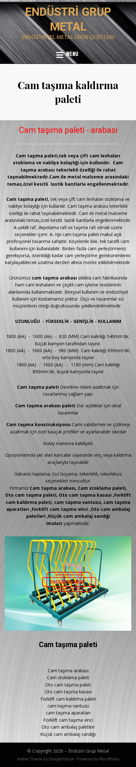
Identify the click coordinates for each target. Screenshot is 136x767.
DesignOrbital (61, 759)
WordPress (109, 759)
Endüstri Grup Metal (88, 751)
